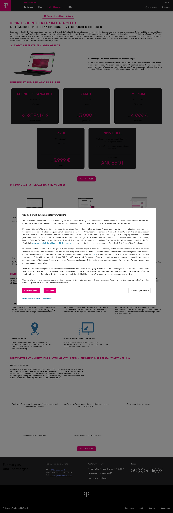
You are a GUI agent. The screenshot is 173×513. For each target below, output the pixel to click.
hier (93, 254)
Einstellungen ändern (140, 290)
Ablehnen (49, 290)
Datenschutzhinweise (31, 298)
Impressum (47, 298)
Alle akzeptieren (31, 290)
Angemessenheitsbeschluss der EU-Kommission (52, 243)
